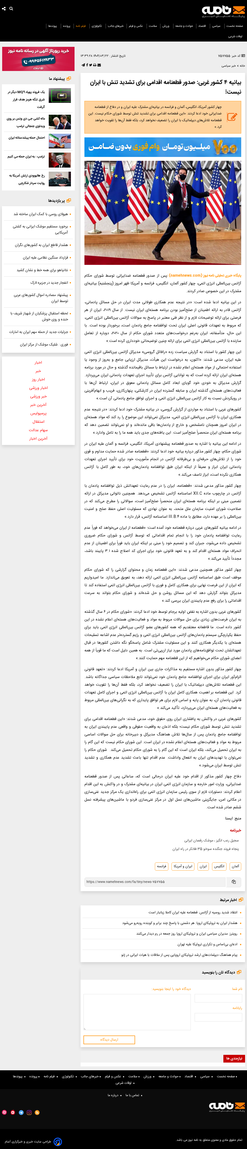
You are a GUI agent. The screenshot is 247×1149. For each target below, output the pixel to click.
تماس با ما (133, 1095)
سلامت (153, 26)
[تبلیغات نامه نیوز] (162, 147)
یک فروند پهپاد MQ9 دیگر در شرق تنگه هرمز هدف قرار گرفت (26, 100)
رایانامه (237, 1008)
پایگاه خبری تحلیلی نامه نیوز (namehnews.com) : (204, 276)
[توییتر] (90, 65)
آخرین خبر (38, 405)
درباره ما (114, 1095)
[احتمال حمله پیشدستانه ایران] (60, 141)
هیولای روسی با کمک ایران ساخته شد (41, 214)
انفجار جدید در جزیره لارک (49, 283)
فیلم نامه (81, 26)
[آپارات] (4, 1112)
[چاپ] (94, 65)
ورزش (166, 26)
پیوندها (53, 26)
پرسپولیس (38, 413)
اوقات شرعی (235, 36)
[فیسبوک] (86, 65)
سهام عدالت (38, 430)
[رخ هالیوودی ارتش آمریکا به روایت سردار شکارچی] (60, 179)
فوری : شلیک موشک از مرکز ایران (44, 345)
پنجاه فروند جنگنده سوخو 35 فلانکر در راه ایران (205, 849)
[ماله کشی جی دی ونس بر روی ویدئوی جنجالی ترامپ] (60, 122)
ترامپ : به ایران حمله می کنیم (26, 156)
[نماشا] (13, 1112)
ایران (203, 866)
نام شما (237, 989)
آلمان (235, 866)
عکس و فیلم (136, 26)
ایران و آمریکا (183, 866)
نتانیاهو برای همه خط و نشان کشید (42, 270)
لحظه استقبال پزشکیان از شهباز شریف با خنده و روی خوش (39, 316)
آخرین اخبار (38, 439)
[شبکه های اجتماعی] (4, 9)
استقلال (38, 422)
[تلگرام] (83, 65)
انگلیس (219, 866)
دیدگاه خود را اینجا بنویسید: (171, 989)
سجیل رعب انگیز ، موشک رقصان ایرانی (211, 841)
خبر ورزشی (38, 396)
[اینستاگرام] (29, 1112)
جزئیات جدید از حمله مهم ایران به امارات (38, 332)
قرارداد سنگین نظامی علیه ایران (45, 258)
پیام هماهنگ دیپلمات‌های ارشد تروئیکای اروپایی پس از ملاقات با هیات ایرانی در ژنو (179, 955)
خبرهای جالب (116, 26)
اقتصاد (202, 26)
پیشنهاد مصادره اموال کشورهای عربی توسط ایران (41, 298)
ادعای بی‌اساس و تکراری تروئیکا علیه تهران (207, 944)
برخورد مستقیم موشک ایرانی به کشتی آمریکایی (40, 230)
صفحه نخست (234, 26)
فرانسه (161, 866)
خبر (38, 371)
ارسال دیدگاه (109, 1040)
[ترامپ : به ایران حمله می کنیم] (60, 160)
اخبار (38, 363)
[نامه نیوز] (223, 11)
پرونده (66, 26)
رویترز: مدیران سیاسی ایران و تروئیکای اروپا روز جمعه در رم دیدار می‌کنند (186, 934)
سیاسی (216, 26)
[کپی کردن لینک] (233, 882)
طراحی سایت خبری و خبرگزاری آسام (28, 1141)
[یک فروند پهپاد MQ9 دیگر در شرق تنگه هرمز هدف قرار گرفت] (60, 95)
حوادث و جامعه (184, 26)
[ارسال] (98, 65)
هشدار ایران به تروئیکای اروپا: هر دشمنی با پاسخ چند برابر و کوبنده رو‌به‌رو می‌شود (179, 923)
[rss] (37, 1112)
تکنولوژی (97, 26)
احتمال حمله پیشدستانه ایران (26, 138)
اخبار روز (38, 379)
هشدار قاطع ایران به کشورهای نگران (41, 245)
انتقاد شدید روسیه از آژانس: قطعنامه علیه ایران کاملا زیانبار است (193, 913)
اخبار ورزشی (38, 388)
